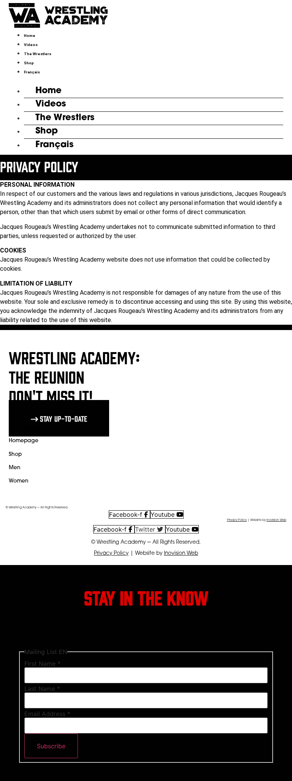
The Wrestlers (37, 54)
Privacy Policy (237, 520)
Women (19, 481)
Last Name (42, 689)
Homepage (23, 440)
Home (29, 35)
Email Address (47, 714)
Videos (31, 45)
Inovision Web (276, 520)
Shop (29, 63)
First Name (42, 663)
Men (15, 467)
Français (32, 72)
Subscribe (51, 746)
